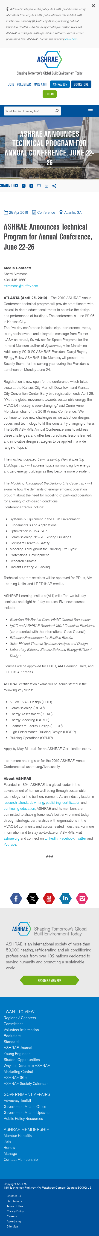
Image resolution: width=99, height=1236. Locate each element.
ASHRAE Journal (18, 1047)
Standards (12, 1041)
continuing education (19, 808)
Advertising (14, 1221)
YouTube (10, 844)
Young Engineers (18, 1053)
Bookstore (81, 84)
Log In (50, 94)
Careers (12, 1216)
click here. (72, 39)
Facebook (66, 838)
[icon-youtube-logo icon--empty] (49, 898)
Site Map (12, 1226)
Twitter (81, 838)
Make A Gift (41, 84)
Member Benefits (18, 1135)
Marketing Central (18, 1071)
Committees (13, 1023)
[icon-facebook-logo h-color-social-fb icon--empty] (16, 898)
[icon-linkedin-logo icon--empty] (66, 898)
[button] (93, 7)
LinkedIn (51, 838)
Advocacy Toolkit (17, 1100)
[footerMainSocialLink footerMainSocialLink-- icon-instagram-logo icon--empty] (83, 898)
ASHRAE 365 (60, 84)
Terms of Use (15, 1206)
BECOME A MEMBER (49, 980)
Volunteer (24, 84)
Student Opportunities (22, 1059)
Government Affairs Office (25, 1106)
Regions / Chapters (20, 1017)
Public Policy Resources (23, 1118)
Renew (9, 1147)
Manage (10, 1153)
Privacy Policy (15, 1211)
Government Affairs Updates (27, 1112)
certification (71, 802)
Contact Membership (21, 1159)
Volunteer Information (21, 1029)
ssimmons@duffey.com (21, 286)
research (10, 802)
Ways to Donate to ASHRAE (27, 1065)
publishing (53, 802)
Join (11, 84)
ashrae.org (12, 838)
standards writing (31, 802)
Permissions (14, 1201)
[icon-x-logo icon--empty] (33, 898)
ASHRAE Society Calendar (26, 1083)
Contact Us (14, 1196)
